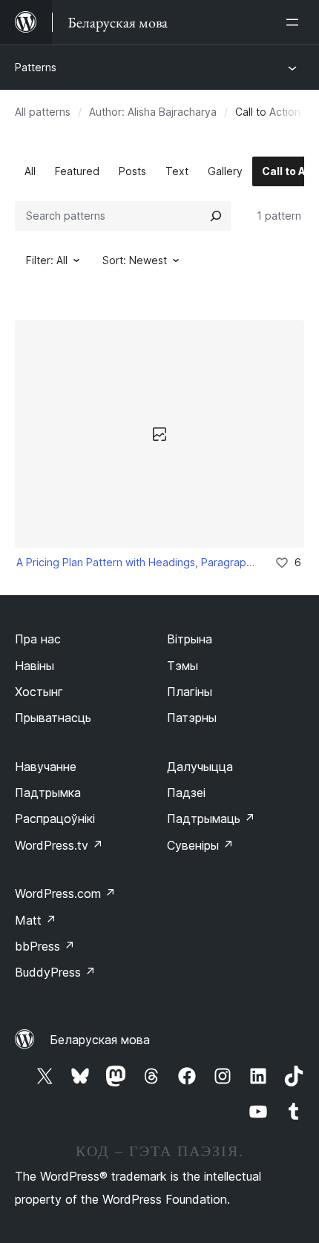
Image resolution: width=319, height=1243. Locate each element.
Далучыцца (200, 766)
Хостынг (39, 691)
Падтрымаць (211, 818)
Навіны (34, 665)
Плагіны (189, 691)
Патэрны (192, 717)
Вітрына (189, 639)
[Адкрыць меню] (295, 22)
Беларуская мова (100, 1039)
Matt (35, 920)
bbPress (45, 946)
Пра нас (38, 639)
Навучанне (45, 766)
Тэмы (182, 665)
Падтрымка (48, 792)
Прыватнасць (53, 717)
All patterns (42, 111)
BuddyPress (55, 972)
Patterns (35, 67)
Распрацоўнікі (55, 818)
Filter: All (47, 260)
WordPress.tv (59, 845)
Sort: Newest (134, 260)
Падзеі (186, 792)
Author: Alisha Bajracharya (153, 111)
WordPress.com (65, 893)
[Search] (216, 216)
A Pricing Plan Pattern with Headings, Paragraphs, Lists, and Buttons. (135, 562)
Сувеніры (200, 845)
